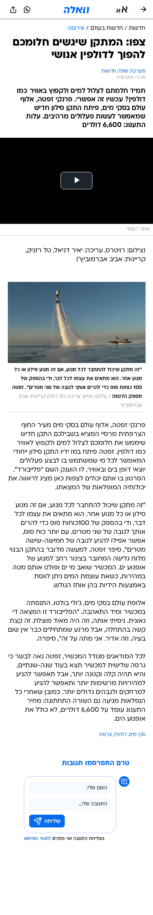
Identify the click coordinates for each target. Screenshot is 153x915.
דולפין (120, 734)
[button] (121, 9)
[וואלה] (76, 9)
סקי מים (137, 734)
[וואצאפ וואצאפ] (27, 9)
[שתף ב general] (13, 10)
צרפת (105, 734)
